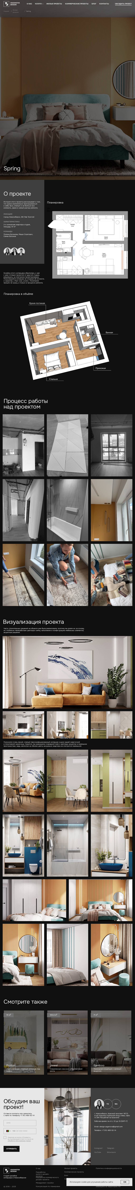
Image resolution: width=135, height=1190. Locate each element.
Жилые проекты (54, 4)
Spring (28, 11)
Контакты (104, 4)
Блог (94, 4)
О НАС (29, 4)
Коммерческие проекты (76, 4)
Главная (6, 11)
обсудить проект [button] (123, 4)
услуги (38, 4)
